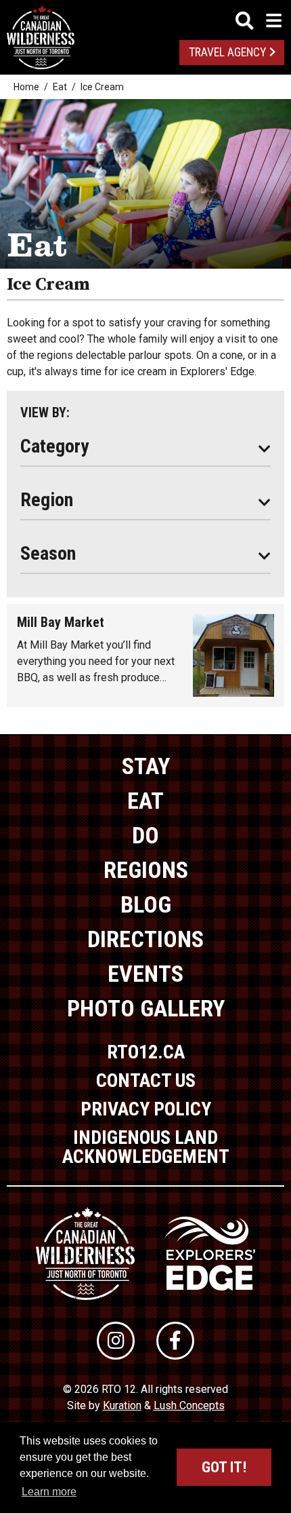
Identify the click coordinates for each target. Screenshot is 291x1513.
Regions (146, 869)
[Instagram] (116, 1341)
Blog (145, 904)
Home (26, 86)
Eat (60, 86)
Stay (146, 766)
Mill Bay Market (60, 622)
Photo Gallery (146, 1008)
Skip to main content (145, 19)
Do (145, 835)
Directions (145, 939)
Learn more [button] (49, 1491)
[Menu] (259, 21)
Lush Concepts (189, 1405)
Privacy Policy (146, 1109)
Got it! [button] (224, 1467)
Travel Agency (227, 52)
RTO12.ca (146, 1052)
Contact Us (146, 1080)
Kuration (122, 1405)
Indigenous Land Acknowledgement (145, 1147)
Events (145, 973)
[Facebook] (175, 1341)
